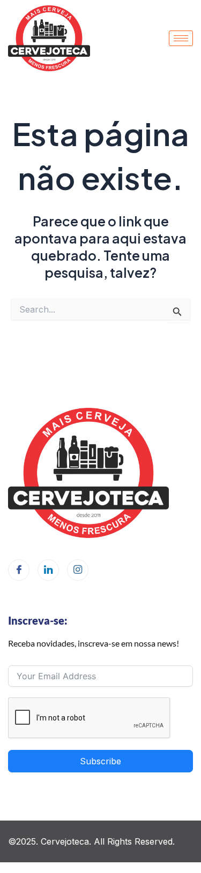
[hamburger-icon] (181, 38)
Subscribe (100, 761)
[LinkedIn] (48, 570)
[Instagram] (77, 570)
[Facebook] (18, 570)
